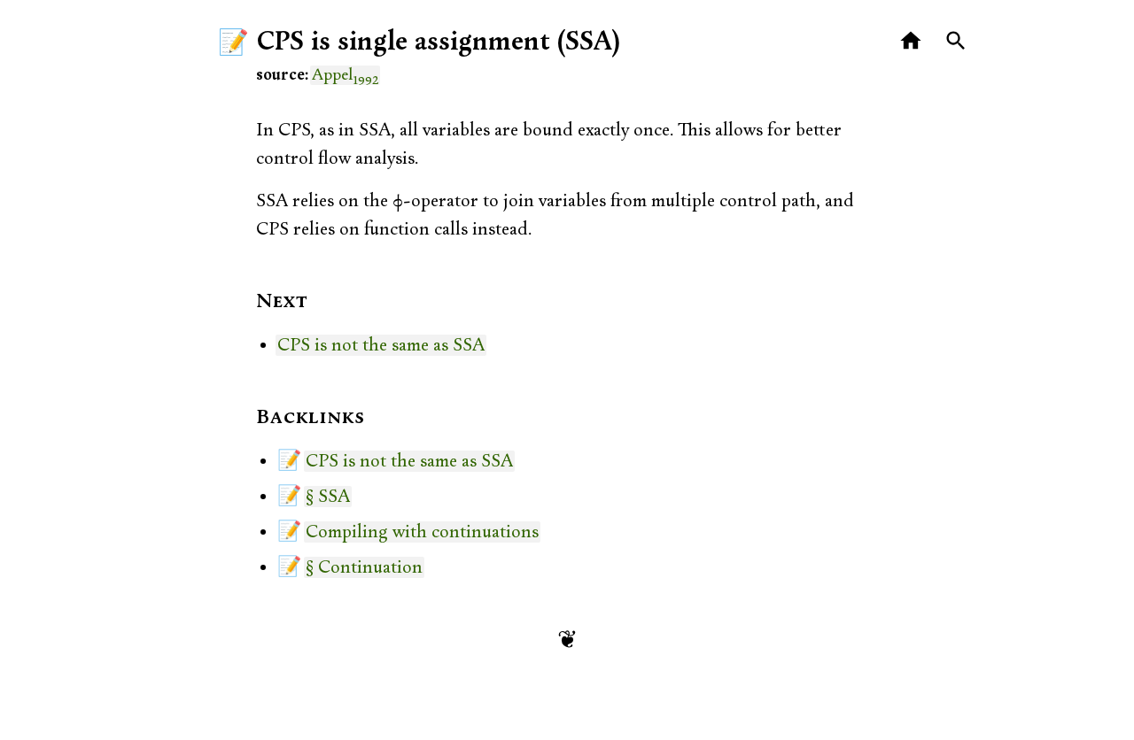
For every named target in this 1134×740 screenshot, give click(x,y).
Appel (345, 75)
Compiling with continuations (422, 532)
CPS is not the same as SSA (381, 345)
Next (282, 301)
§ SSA (328, 496)
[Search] (956, 41)
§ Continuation (364, 567)
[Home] (911, 41)
